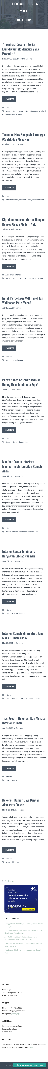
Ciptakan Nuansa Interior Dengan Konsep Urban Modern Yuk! (23, 222)
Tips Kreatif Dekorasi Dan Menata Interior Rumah (23, 720)
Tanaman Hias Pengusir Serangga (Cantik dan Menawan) (23, 137)
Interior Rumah (11, 199)
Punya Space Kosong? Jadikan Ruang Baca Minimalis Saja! (21, 382)
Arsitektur (9, 274)
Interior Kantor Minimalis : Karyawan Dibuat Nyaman (19, 553)
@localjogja (15, 1014)
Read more (9, 99)
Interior (8, 107)
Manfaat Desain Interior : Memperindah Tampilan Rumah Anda (22, 466)
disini (31, 1047)
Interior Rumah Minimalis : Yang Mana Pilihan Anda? (23, 635)
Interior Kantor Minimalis (15, 613)
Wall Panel (9, 360)
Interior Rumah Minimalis (29, 698)
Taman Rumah (25, 199)
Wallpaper (19, 360)
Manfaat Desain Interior (28, 531)
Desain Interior (11, 111)
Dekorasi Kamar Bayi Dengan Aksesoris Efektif (20, 802)
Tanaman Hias (38, 199)
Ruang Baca (23, 442)
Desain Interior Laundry (28, 111)
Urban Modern (38, 278)
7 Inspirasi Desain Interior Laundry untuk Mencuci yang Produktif (20, 49)
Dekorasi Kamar (12, 862)
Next (10, 881)
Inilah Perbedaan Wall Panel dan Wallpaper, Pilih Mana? (22, 300)
